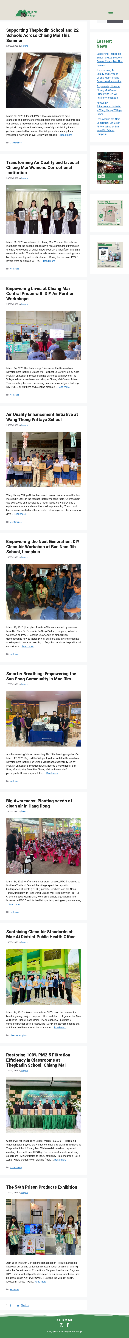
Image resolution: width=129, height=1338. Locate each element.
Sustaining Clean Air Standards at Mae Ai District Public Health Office (41, 934)
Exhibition (14, 1289)
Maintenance (16, 142)
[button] (110, 13)
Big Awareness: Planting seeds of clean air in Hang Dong (39, 803)
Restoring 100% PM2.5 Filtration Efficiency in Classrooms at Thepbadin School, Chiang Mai (38, 1060)
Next (25, 1305)
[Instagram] (61, 1325)
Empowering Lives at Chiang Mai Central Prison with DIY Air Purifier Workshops (39, 293)
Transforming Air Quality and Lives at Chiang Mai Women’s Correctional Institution (42, 167)
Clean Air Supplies (18, 1035)
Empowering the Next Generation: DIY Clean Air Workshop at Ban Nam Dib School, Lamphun (42, 546)
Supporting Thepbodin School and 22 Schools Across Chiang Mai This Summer (42, 35)
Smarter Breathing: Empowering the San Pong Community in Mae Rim (41, 676)
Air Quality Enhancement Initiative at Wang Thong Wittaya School (42, 417)
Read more (66, 134)
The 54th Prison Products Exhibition (41, 1187)
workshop (14, 268)
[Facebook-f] (68, 1325)
